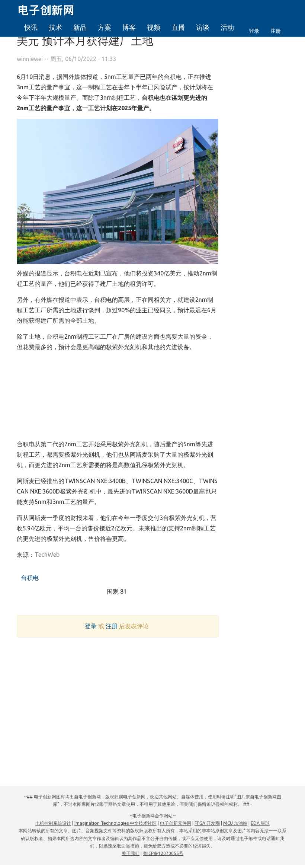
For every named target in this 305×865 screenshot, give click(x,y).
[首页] (50, 9)
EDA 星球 (260, 823)
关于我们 (130, 853)
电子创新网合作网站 (152, 815)
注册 (275, 31)
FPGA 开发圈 (207, 823)
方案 (104, 27)
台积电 (29, 577)
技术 (55, 27)
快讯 (31, 27)
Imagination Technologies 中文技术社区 (115, 823)
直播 (178, 27)
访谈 (202, 27)
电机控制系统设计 (53, 823)
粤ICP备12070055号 (163, 853)
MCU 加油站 (235, 823)
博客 (129, 27)
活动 (227, 27)
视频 (153, 27)
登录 (254, 31)
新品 (80, 27)
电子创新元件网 (175, 823)
